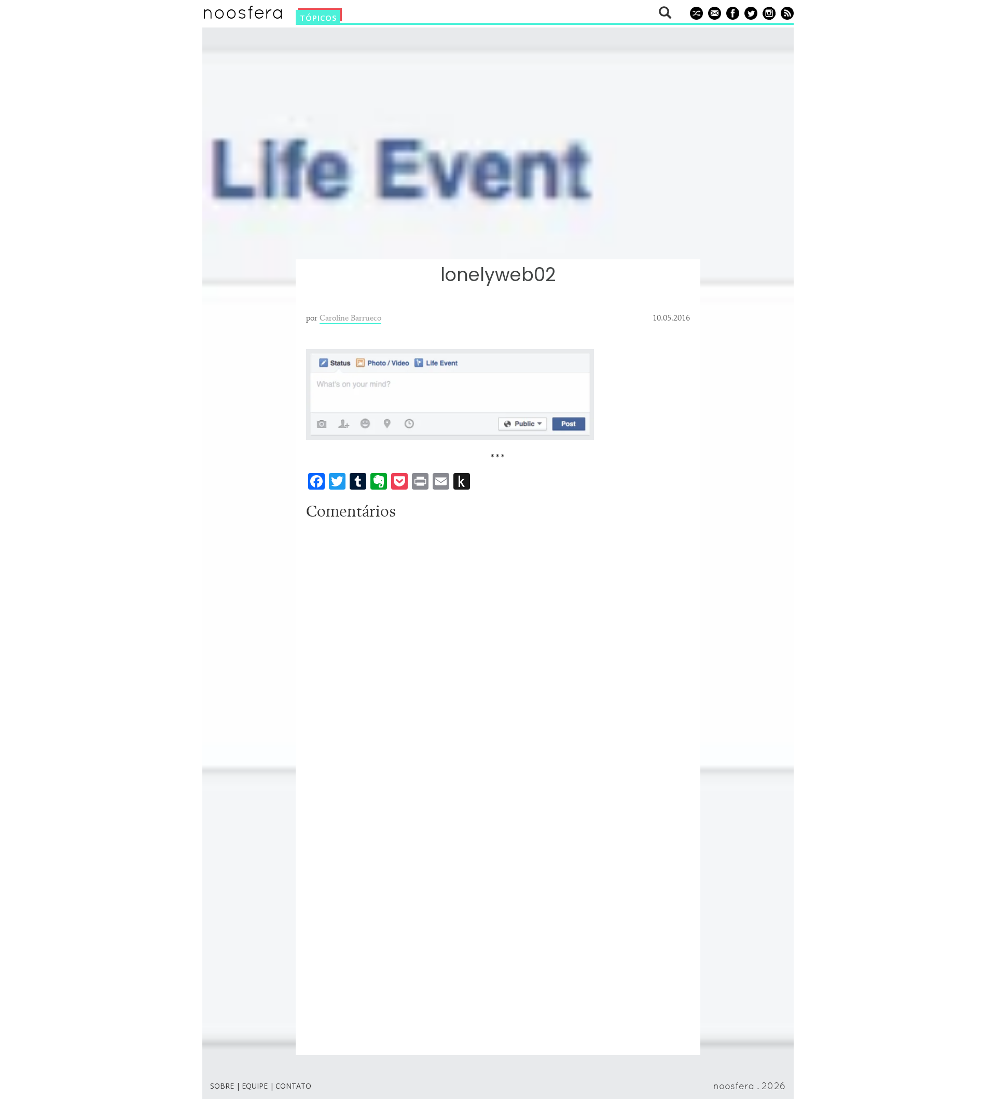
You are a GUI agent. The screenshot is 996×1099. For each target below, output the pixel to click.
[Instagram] (767, 12)
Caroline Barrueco (350, 317)
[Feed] (786, 12)
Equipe (255, 1086)
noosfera (243, 15)
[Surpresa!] (695, 12)
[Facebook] (731, 12)
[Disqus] (498, 654)
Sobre (222, 1086)
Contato (293, 1086)
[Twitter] (749, 12)
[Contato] (713, 12)
